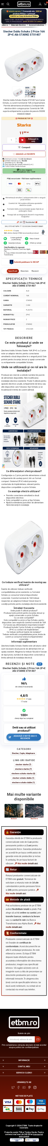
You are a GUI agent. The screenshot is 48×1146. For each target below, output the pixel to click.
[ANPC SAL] (31, 1141)
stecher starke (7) (23, 764)
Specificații (12, 271)
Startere (34, 819)
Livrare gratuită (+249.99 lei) (16, 239)
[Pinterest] (29, 1087)
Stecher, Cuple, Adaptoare (23, 753)
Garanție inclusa (14, 243)
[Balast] (13, 811)
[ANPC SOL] (16, 1141)
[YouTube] (24, 1087)
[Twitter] (13, 1087)
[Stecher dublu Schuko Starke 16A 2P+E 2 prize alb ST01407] (17, 92)
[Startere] (34, 811)
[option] (14, 813)
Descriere (24, 271)
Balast (14, 819)
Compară (26, 147)
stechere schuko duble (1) (23, 782)
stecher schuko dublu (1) (23, 778)
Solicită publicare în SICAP (26, 262)
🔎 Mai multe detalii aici (26, 863)
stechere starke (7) (23, 769)
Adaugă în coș (33, 140)
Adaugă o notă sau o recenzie (25, 737)
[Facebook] (18, 1087)
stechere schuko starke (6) (23, 773)
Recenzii (35, 271)
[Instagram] (35, 1087)
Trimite (38, 1039)
